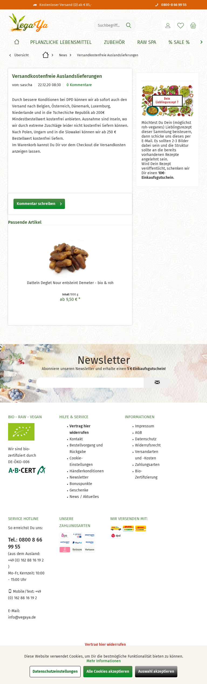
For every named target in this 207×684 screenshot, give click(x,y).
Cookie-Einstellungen (81, 461)
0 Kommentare (79, 85)
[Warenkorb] (193, 25)
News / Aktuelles (84, 496)
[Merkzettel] (180, 25)
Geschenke (79, 490)
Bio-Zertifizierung (146, 474)
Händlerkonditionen (87, 471)
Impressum (144, 426)
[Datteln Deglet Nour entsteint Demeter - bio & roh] (70, 259)
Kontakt (76, 439)
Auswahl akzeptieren (156, 671)
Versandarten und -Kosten (146, 454)
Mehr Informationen (104, 661)
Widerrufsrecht (148, 445)
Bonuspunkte (81, 483)
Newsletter (79, 477)
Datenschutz (145, 439)
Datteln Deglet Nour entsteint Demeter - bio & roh (70, 283)
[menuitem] (193, 25)
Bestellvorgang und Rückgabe (86, 448)
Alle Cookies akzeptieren (108, 671)
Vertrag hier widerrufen (105, 644)
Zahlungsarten (147, 464)
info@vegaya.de (22, 617)
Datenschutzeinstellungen (55, 671)
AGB (138, 432)
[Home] (17, 42)
